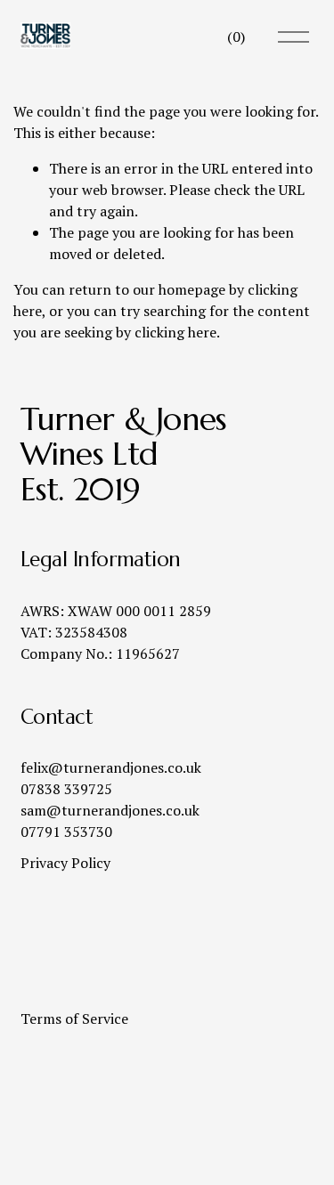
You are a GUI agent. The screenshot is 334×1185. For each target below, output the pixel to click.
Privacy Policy (65, 863)
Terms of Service (74, 1018)
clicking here (175, 332)
